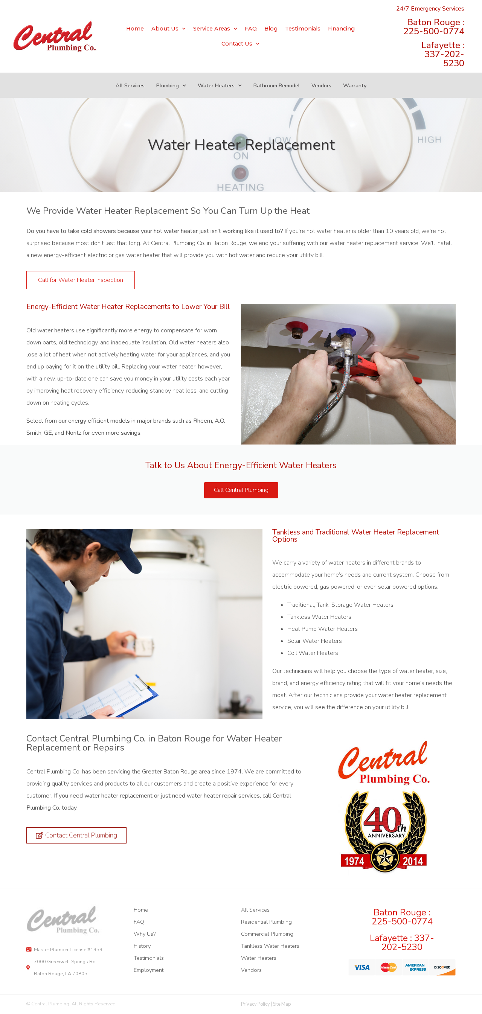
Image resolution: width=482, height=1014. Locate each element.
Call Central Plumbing (241, 490)
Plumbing (167, 85)
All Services (130, 85)
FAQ (251, 28)
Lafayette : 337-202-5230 (442, 54)
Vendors (321, 85)
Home (135, 28)
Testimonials (302, 28)
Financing (341, 28)
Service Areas (211, 28)
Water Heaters (216, 85)
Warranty (354, 85)
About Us (164, 28)
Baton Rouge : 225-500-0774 (433, 26)
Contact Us (236, 43)
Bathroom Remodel (276, 85)
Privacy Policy (255, 1004)
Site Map (282, 1004)
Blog (271, 28)
